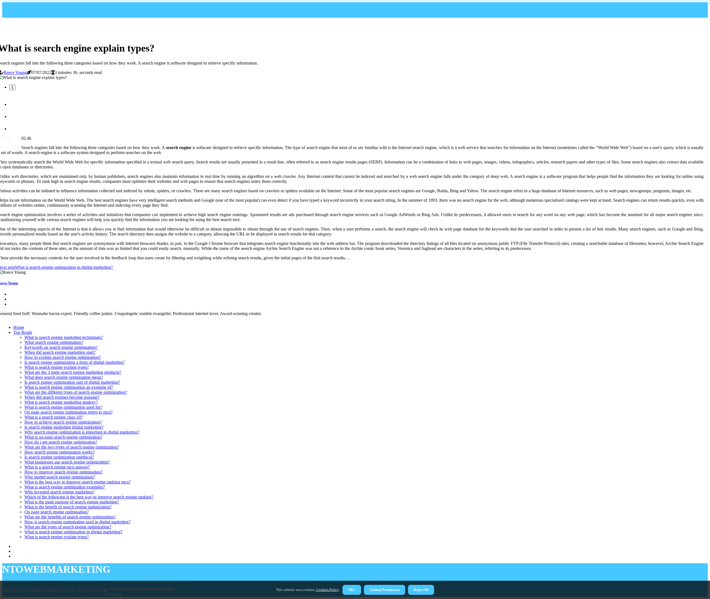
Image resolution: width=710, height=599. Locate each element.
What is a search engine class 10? (53, 417)
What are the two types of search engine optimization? (71, 447)
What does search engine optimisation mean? (63, 377)
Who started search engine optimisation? (59, 477)
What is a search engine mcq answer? (57, 467)
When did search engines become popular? (61, 397)
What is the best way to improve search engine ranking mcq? (77, 482)
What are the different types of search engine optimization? (75, 392)
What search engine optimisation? (53, 342)
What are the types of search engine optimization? (67, 526)
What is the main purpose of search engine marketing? (71, 502)
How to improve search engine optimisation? (63, 472)
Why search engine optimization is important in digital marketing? (81, 432)
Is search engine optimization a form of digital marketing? (74, 362)
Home (18, 327)
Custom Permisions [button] (384, 590)
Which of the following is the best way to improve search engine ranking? (88, 497)
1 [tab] (12, 87)
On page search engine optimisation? (56, 512)
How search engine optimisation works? (59, 452)
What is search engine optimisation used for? (63, 407)
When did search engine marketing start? (59, 352)
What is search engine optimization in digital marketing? (73, 531)
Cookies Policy (327, 590)
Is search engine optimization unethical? (59, 457)
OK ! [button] (352, 590)
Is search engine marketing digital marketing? (63, 427)
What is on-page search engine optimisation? (63, 437)
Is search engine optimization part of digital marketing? (72, 382)
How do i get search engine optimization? (60, 442)
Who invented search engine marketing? (59, 492)
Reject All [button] (421, 590)
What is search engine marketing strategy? (61, 402)
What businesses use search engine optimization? (67, 462)
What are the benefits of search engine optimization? (70, 516)
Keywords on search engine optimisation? (61, 347)
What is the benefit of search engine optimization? (67, 507)
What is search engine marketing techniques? (63, 337)
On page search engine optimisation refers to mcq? (68, 412)
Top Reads (22, 332)
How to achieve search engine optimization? (63, 422)
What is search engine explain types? (56, 367)
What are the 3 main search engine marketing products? (72, 372)
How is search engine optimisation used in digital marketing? (77, 521)
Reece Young (15, 72)
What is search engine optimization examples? (64, 487)
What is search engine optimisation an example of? (68, 387)
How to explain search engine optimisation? (62, 357)
